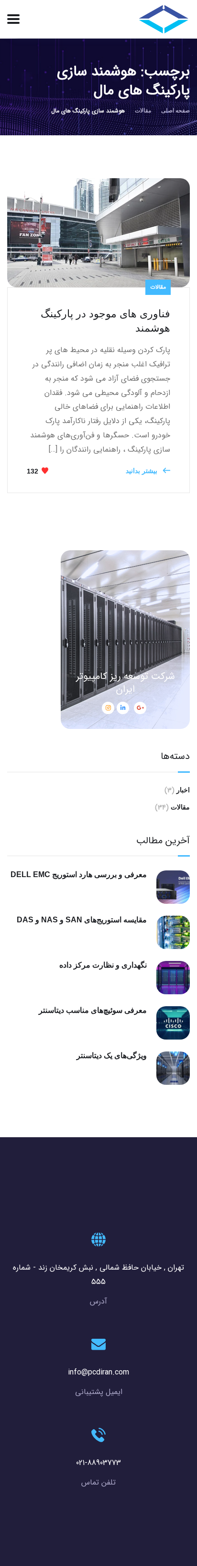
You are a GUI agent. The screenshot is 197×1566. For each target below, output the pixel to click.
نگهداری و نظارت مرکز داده (103, 965)
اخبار (183, 790)
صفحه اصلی (175, 110)
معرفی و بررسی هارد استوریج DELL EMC (79, 874)
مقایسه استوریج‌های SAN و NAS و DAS (82, 920)
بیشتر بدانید (142, 471)
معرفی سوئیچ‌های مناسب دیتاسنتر (93, 1010)
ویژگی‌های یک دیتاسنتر (112, 1055)
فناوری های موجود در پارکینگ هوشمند (105, 321)
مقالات (143, 110)
